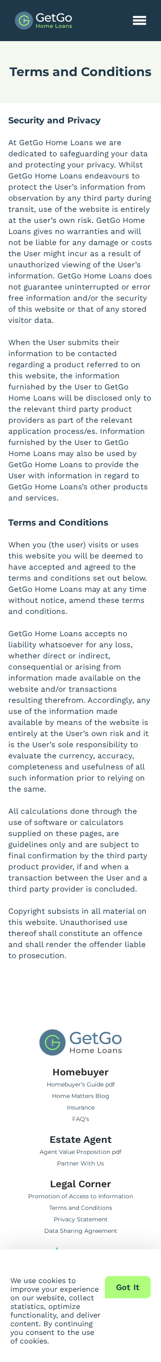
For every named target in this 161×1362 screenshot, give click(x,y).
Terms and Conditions (80, 1207)
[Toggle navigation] (139, 20)
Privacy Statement (81, 1219)
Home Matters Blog (80, 1096)
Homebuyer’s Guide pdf (81, 1084)
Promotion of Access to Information (80, 1196)
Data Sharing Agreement (80, 1231)
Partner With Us (80, 1163)
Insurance (81, 1107)
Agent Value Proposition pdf (80, 1152)
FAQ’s (80, 1119)
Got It (128, 1287)
